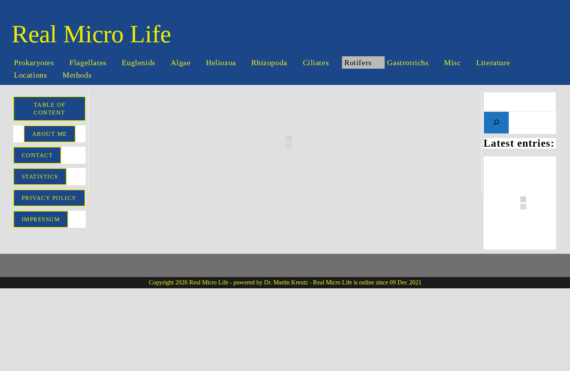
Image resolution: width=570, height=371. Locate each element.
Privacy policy (49, 198)
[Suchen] (496, 122)
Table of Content (50, 109)
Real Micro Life (91, 34)
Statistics (40, 176)
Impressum (41, 219)
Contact (37, 155)
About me (49, 134)
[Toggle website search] (110, 75)
